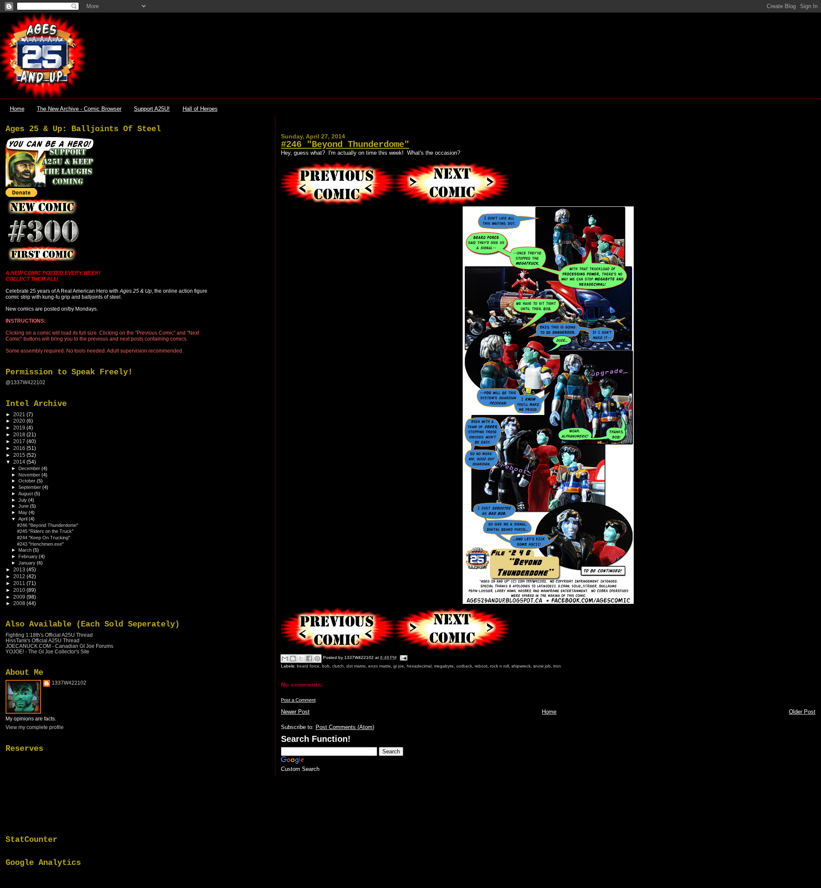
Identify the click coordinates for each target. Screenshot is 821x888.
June (24, 506)
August (26, 493)
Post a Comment (298, 700)
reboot (481, 666)
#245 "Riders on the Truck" (45, 531)
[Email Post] (403, 657)
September (30, 487)
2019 (20, 427)
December (29, 468)
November (29, 474)
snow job (542, 666)
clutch (338, 666)
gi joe (398, 666)
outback (464, 666)
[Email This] (285, 658)
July (23, 500)
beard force (308, 666)
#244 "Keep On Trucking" (43, 537)
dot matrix (356, 666)
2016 (20, 448)
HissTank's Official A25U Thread (43, 640)
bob (326, 666)
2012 (20, 576)
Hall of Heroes (200, 109)
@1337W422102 (25, 382)
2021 (20, 414)
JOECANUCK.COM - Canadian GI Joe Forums (59, 646)
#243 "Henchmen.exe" (40, 544)
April (23, 518)
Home (17, 109)
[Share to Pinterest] (317, 658)
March (25, 550)
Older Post (802, 712)
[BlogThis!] (293, 658)
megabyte (444, 666)
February (28, 556)
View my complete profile (35, 727)
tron (557, 666)
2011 (20, 583)
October (27, 480)
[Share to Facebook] (309, 658)
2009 (20, 597)
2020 (20, 420)
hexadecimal (419, 666)
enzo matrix (379, 666)
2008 (20, 603)
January (27, 562)
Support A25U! (152, 109)
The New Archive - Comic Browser (79, 109)
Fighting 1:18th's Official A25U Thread (49, 635)
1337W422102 (69, 683)
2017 (20, 441)
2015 (20, 455)
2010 (20, 590)
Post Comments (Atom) (345, 727)
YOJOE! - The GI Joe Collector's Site (47, 651)
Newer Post (295, 712)
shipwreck (521, 666)
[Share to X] (301, 658)
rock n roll (499, 666)
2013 (20, 569)
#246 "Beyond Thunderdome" (345, 145)
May (23, 512)
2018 (20, 434)
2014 (20, 462)
